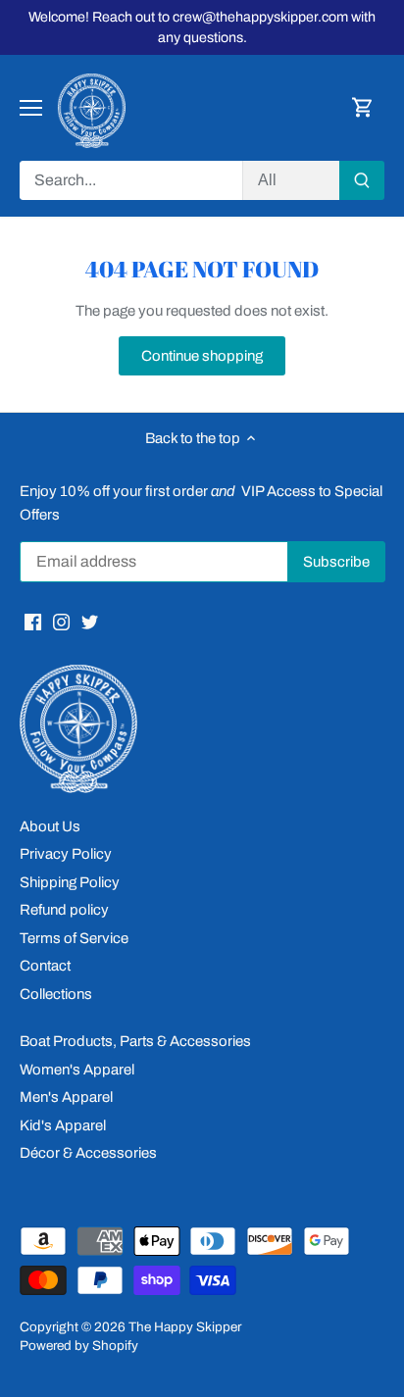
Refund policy (64, 910)
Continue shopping (202, 356)
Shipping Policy (70, 882)
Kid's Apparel (63, 1125)
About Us (50, 826)
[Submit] (361, 180)
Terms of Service (74, 938)
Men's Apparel (66, 1097)
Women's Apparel (77, 1069)
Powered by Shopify (79, 1345)
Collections (56, 994)
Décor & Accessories (88, 1153)
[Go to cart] (363, 108)
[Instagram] (61, 621)
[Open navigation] (31, 108)
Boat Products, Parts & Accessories (135, 1041)
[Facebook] (33, 621)
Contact (45, 965)
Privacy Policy (66, 854)
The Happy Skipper (184, 1327)
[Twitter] (89, 621)
